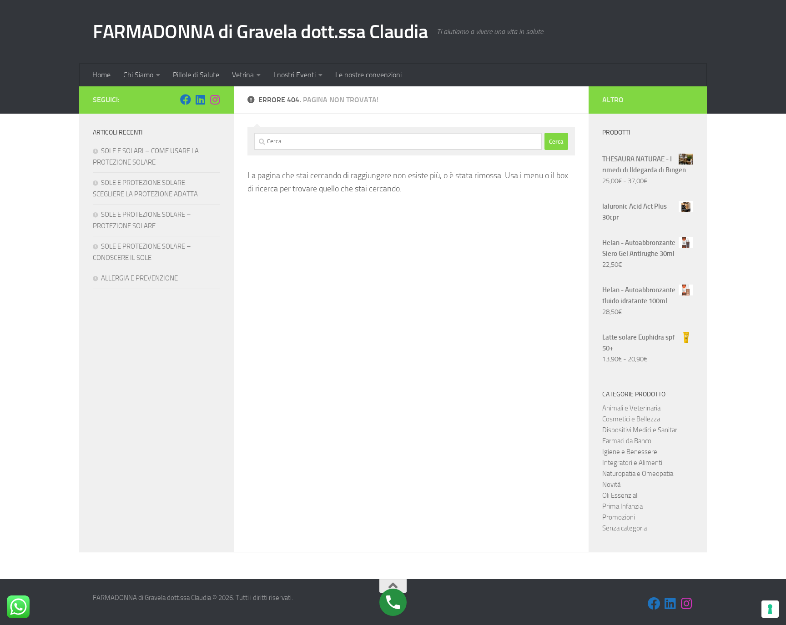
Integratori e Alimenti (632, 463)
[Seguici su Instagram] (214, 99)
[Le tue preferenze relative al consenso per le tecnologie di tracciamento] (770, 609)
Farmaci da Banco (626, 441)
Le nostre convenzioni (368, 74)
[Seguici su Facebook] (185, 99)
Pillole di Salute (196, 74)
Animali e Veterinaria (631, 408)
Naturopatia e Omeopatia (637, 474)
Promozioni (618, 517)
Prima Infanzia (622, 506)
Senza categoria (624, 528)
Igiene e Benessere (629, 452)
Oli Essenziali (620, 495)
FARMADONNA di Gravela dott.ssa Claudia (260, 31)
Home (101, 74)
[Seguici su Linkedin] (200, 99)
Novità (611, 484)
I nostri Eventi (294, 74)
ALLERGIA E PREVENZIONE (139, 278)
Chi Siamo (138, 74)
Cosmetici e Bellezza (631, 419)
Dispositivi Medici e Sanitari (640, 430)
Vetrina (243, 74)
